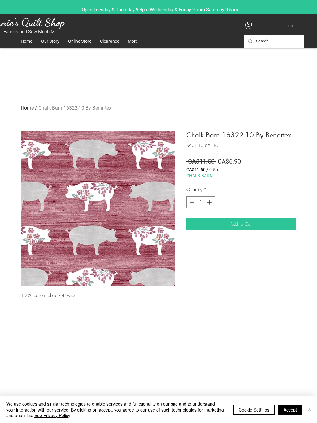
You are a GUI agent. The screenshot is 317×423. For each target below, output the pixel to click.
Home (27, 108)
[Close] (309, 409)
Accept (290, 410)
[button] (248, 25)
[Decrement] (191, 202)
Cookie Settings (254, 410)
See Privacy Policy (52, 415)
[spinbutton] (201, 202)
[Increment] (210, 202)
